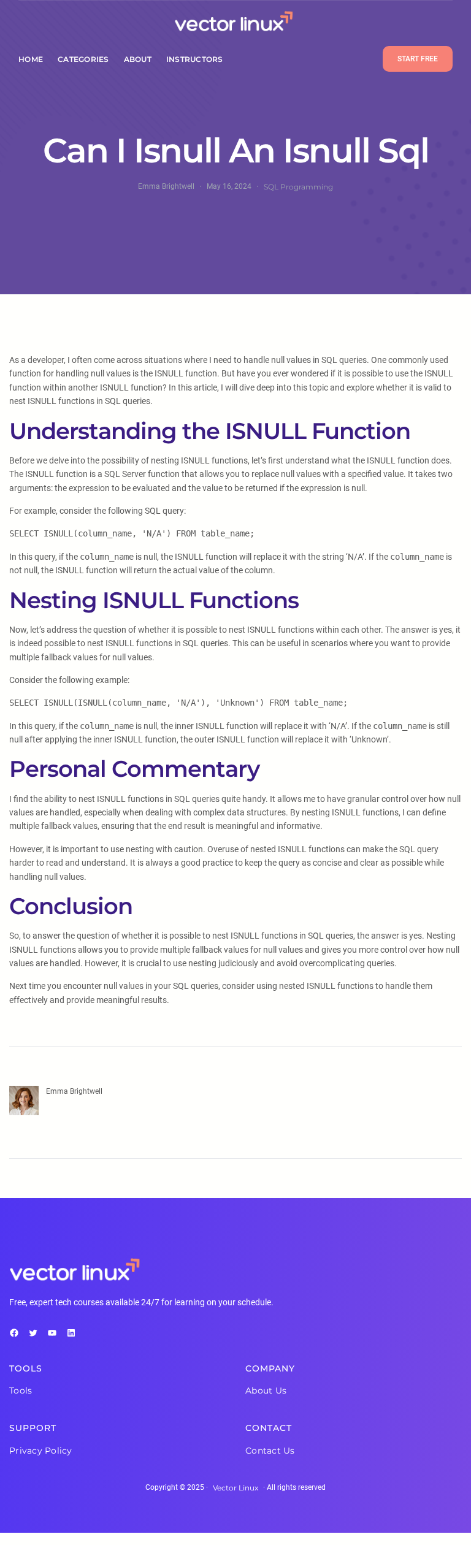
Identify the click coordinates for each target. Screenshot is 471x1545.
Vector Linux (235, 1487)
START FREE (417, 59)
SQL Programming (298, 186)
